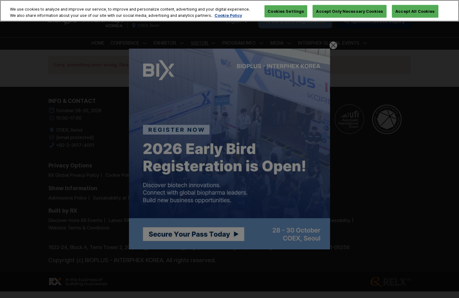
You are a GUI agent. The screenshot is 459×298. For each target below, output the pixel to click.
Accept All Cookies (415, 11)
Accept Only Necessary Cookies (349, 11)
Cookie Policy (228, 15)
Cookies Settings (286, 11)
